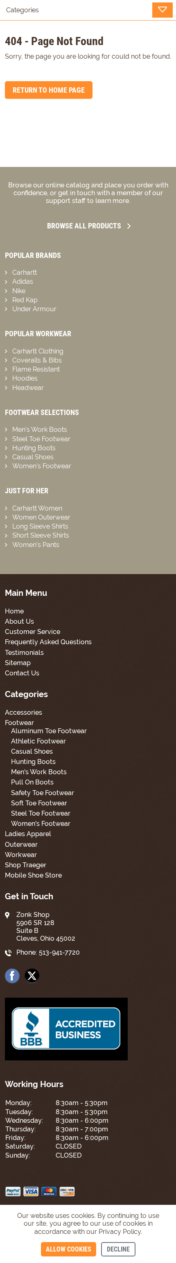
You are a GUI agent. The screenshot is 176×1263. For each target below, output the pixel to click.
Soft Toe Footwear (39, 803)
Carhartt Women (37, 508)
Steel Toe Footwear (41, 439)
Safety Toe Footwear (42, 793)
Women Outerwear (41, 517)
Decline (118, 1249)
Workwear (21, 855)
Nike (18, 291)
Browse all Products (84, 225)
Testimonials (24, 653)
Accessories (23, 712)
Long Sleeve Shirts (40, 526)
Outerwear (21, 844)
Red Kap (25, 300)
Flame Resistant (36, 369)
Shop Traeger (25, 865)
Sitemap (18, 663)
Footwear (19, 723)
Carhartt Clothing (37, 351)
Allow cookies (68, 1249)
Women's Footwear (40, 824)
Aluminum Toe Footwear (49, 731)
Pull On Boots (32, 782)
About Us (19, 621)
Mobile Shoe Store (33, 875)
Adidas (22, 281)
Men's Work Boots (39, 772)
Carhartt (24, 272)
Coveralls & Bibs (37, 360)
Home (14, 611)
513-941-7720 (59, 952)
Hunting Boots (34, 448)
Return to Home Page (49, 90)
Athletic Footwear (38, 741)
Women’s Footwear (41, 466)
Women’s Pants (35, 545)
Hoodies (25, 378)
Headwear (28, 388)
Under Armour (34, 309)
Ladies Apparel (28, 834)
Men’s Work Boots (39, 429)
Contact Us (22, 673)
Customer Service (32, 632)
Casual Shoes (33, 457)
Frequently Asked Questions (48, 642)
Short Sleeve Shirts (40, 535)
